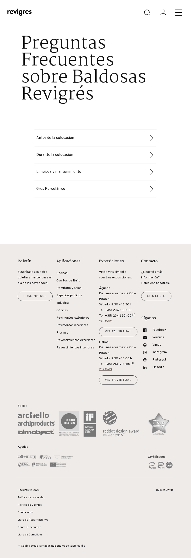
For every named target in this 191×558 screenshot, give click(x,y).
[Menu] (179, 12)
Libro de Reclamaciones (33, 520)
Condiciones (25, 512)
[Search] (147, 12)
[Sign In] (163, 12)
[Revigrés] (19, 12)
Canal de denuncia (29, 527)
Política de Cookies (30, 505)
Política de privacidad (31, 497)
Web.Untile (166, 490)
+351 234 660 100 (120, 315)
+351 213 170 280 (119, 364)
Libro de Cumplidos (30, 535)
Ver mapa (105, 321)
